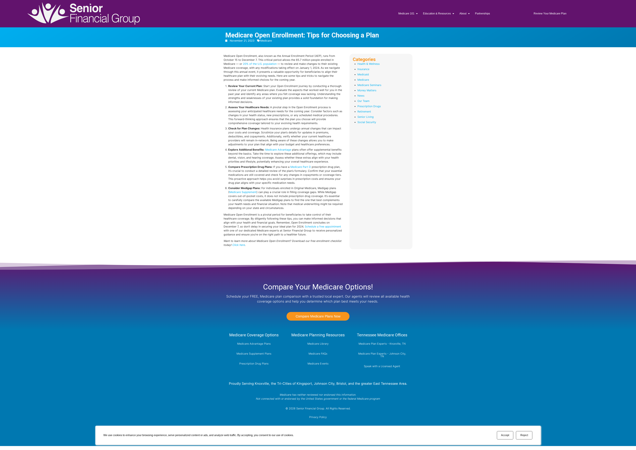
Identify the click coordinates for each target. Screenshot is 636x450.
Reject (524, 435)
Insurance (363, 69)
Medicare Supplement (243, 192)
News (360, 95)
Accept (505, 435)
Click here (238, 245)
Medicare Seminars (369, 85)
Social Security (366, 122)
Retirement (364, 111)
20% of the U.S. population (260, 63)
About (462, 13)
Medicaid (363, 74)
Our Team (363, 101)
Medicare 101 (406, 13)
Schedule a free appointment (323, 226)
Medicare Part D (300, 167)
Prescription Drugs (369, 106)
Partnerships (482, 13)
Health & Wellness (368, 63)
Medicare (266, 40)
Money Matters (366, 90)
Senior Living (365, 116)
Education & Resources (437, 13)
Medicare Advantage (278, 149)
